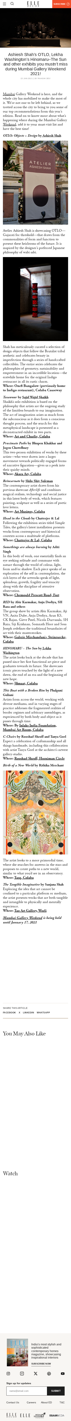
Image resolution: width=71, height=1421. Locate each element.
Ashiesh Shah (51, 136)
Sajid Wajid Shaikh (35, 397)
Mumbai (9, 94)
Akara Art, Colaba (27, 474)
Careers (31, 1402)
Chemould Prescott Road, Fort (36, 595)
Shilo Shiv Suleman (39, 481)
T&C (62, 1402)
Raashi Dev (44, 78)
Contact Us (12, 1402)
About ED (46, 1402)
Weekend (9, 124)
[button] (11, 1012)
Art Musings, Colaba (29, 511)
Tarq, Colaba (24, 878)
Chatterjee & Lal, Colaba (33, 540)
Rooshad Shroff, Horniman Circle (39, 758)
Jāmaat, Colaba (26, 683)
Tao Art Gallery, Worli (30, 911)
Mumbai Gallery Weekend (22, 918)
